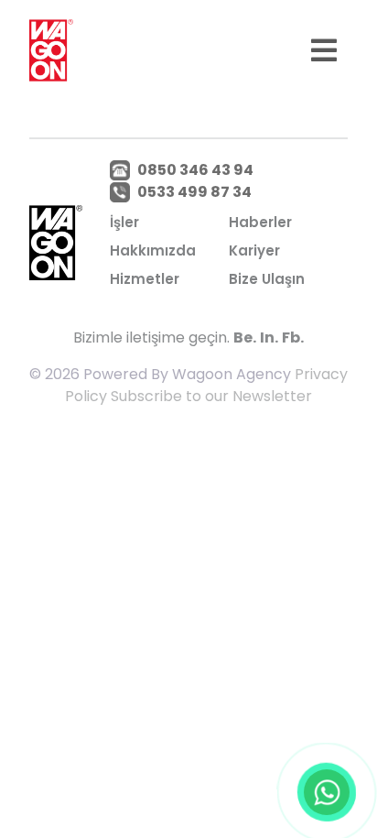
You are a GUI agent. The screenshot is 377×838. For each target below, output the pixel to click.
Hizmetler (144, 278)
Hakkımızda (153, 250)
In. (269, 337)
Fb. (293, 337)
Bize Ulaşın (267, 278)
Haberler (260, 222)
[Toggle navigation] (324, 50)
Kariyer (254, 250)
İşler (124, 222)
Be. (244, 337)
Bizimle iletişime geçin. (151, 337)
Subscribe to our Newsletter (211, 396)
